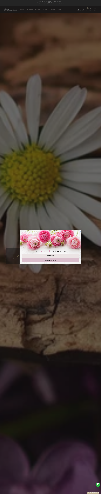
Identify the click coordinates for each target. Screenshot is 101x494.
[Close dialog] (79, 232)
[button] (93, 493)
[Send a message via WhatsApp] (98, 484)
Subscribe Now (50, 260)
